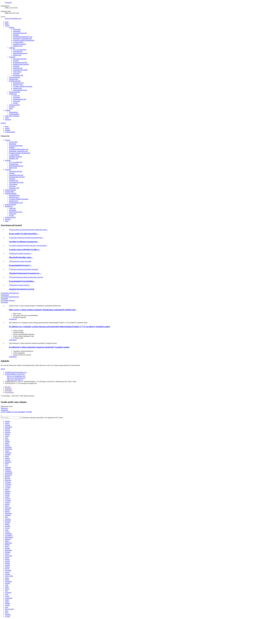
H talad (15, 103)
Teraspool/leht (13, 79)
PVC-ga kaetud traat (19, 49)
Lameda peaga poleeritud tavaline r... (24, 249)
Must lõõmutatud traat (20, 53)
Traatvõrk (12, 57)
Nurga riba (16, 101)
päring (11, 319)
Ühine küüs (17, 29)
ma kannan (16, 97)
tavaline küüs (13, 142)
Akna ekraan (17, 72)
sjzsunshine (4, 410)
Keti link (12, 106)
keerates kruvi (17, 88)
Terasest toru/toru (14, 77)
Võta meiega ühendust (12, 116)
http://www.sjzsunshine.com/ (16, 376)
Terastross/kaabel (14, 92)
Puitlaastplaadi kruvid (20, 90)
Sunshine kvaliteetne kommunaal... (23, 242)
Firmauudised (13, 112)
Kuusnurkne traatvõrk (20, 62)
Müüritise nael (17, 46)
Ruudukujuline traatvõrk (21, 64)
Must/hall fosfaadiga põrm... (21, 257)
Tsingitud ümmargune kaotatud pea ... (25, 273)
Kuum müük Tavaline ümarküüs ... (24, 234)
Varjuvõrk (16, 73)
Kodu (7, 22)
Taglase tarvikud (14, 105)
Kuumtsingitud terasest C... (20, 265)
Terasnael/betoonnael (20, 33)
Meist (6, 24)
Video (7, 118)
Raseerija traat (17, 68)
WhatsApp (4, 408)
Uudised (7, 110)
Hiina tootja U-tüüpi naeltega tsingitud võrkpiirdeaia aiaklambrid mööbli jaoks (42, 310)
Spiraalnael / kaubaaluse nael (22, 38)
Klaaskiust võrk (18, 75)
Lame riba (16, 95)
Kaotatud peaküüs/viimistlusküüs (23, 40)
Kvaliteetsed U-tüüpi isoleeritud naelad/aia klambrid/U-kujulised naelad (39, 347)
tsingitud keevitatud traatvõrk (21, 289)
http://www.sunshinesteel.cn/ (16, 378)
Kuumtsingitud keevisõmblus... (22, 281)
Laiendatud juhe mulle (20, 70)
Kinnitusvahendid (14, 81)
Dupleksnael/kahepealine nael (22, 37)
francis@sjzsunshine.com (13, 18)
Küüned (11, 27)
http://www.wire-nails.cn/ (15, 380)
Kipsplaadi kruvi (18, 83)
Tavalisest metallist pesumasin (22, 86)
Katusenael (16, 31)
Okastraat (16, 66)
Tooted (7, 25)
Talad (11, 108)
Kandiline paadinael (19, 44)
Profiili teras (13, 94)
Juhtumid (8, 119)
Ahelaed (16, 60)
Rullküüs (16, 35)
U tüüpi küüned (18, 42)
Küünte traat (17, 55)
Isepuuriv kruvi (18, 84)
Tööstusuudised (14, 114)
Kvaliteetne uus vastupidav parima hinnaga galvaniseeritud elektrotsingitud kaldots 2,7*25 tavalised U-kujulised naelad (59, 327)
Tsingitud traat (17, 51)
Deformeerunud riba (19, 99)
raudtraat (12, 48)
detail (15, 319)
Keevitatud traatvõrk (19, 59)
